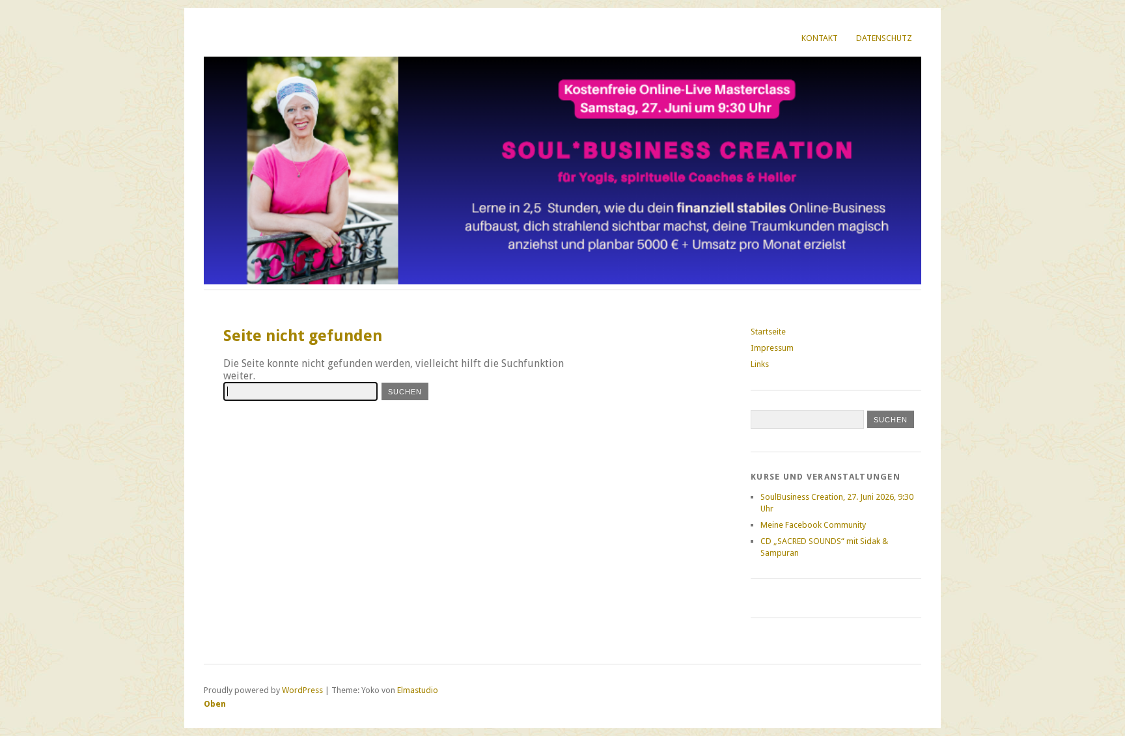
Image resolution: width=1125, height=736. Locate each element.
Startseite (768, 331)
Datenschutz (884, 38)
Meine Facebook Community (813, 525)
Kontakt (819, 38)
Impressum (772, 348)
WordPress (302, 690)
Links (760, 364)
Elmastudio (417, 690)
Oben (215, 704)
